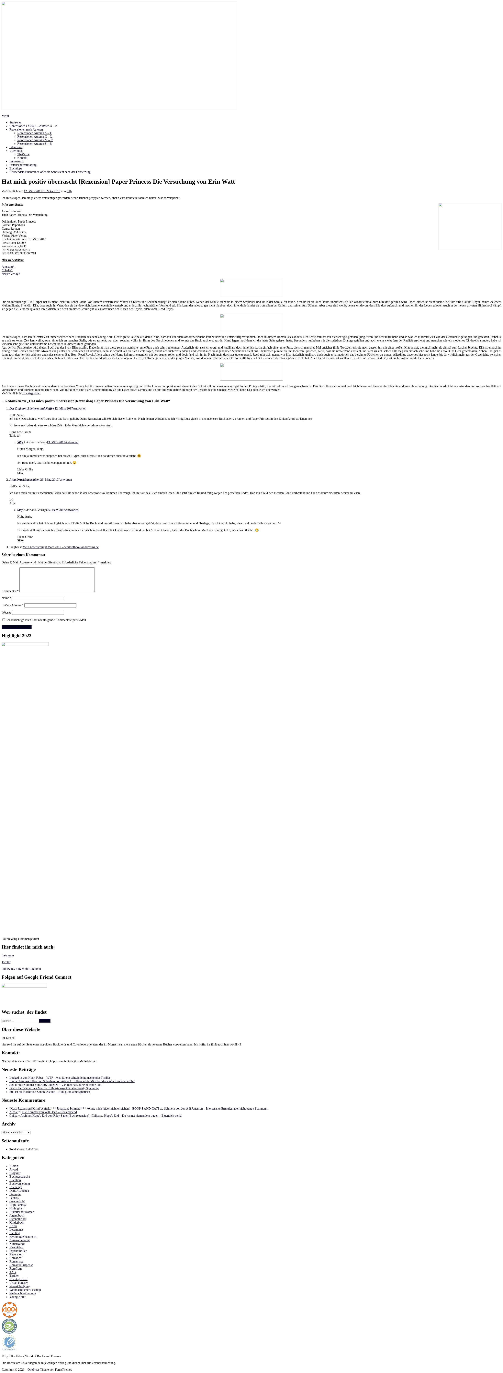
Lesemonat (16, 1229)
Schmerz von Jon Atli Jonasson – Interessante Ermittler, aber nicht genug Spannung (215, 1108)
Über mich (16, 150)
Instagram (8, 955)
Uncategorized (31, 393)
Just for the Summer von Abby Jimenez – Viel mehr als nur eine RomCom (55, 1084)
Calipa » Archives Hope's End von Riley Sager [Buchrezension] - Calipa (54, 1115)
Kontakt (22, 157)
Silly (69, 191)
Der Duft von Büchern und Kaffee (31, 408)
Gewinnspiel (17, 1201)
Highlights (15, 1208)
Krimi (13, 1226)
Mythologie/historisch (22, 1236)
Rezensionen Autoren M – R (35, 140)
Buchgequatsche (19, 1176)
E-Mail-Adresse (13, 605)
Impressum (16, 161)
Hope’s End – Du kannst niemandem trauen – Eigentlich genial (143, 1115)
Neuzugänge (17, 1243)
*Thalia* (7, 270)
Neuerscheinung (19, 1240)
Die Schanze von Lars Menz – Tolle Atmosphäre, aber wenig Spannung (54, 1088)
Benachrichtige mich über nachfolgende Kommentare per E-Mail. (46, 620)
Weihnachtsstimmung (22, 1293)
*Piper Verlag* (11, 273)
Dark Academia (19, 1190)
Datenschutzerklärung (23, 165)
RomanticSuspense (21, 1265)
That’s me (23, 154)
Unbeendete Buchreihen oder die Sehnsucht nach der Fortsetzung (50, 172)
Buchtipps (15, 168)
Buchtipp (15, 1180)
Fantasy (14, 1197)
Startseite (15, 122)
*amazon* (8, 266)
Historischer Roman (21, 1212)
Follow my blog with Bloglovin (21, 968)
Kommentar (10, 591)
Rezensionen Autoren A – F (34, 133)
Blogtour (14, 1173)
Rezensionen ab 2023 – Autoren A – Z (33, 126)
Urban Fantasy (18, 1282)
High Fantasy (17, 1204)
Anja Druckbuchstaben (24, 479)
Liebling (14, 1233)
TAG (12, 1272)
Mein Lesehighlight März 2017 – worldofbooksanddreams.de (61, 547)
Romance (15, 1258)
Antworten (79, 408)
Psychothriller (18, 1250)
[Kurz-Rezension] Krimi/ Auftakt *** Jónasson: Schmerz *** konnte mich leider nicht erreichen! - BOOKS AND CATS (84, 1108)
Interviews (15, 147)
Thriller (14, 1275)
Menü (5, 115)
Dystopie (15, 1194)
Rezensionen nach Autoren (26, 129)
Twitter (6, 962)
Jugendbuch (16, 1215)
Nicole (13, 1112)
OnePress (33, 1369)
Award (13, 1169)
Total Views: (17, 1149)
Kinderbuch (16, 1222)
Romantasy (16, 1261)
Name (6, 598)
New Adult (16, 1247)
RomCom (15, 1268)
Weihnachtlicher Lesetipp (25, 1289)
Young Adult (17, 1296)
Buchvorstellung (19, 1183)
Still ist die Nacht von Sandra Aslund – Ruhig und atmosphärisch (49, 1091)
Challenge (15, 1187)
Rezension (15, 1254)
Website (6, 612)
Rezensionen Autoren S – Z (34, 143)
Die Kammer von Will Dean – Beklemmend (49, 1112)
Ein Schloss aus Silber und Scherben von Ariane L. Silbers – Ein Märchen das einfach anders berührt (72, 1081)
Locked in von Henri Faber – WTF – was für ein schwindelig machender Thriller (59, 1077)
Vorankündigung (19, 1286)
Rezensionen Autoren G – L (34, 136)
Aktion (13, 1166)
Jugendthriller (17, 1219)
